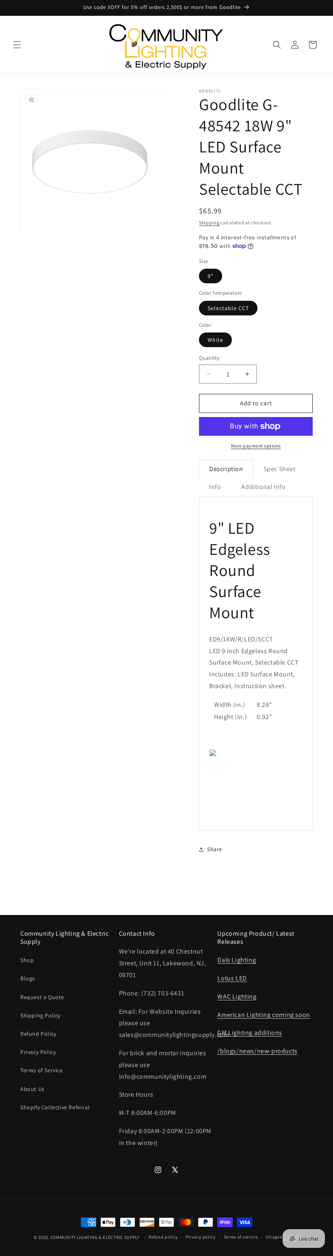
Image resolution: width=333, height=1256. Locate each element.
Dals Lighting (236, 960)
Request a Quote (42, 997)
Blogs (27, 978)
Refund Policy (38, 1033)
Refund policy (163, 1237)
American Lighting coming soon (263, 1014)
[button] (17, 45)
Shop (27, 960)
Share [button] (214, 849)
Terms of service (241, 1237)
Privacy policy (201, 1237)
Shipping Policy (40, 1015)
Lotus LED (232, 978)
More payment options (256, 446)
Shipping (209, 222)
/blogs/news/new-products (257, 1051)
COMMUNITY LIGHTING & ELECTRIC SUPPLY (95, 1237)
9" (211, 276)
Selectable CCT (228, 308)
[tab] (226, 469)
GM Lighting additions (249, 1032)
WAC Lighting (236, 996)
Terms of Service (41, 1070)
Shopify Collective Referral (55, 1107)
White (215, 339)
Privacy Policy (38, 1052)
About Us (32, 1089)
